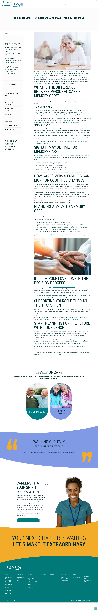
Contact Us (75, 574)
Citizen (79, 600)
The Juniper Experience (59, 4)
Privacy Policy (8, 589)
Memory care (38, 129)
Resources (88, 4)
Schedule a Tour (76, 577)
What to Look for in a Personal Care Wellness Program (12, 75)
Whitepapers (64, 580)
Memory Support (60, 412)
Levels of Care (48, 4)
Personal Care (37, 412)
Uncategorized (9, 129)
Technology (31, 587)
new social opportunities (67, 120)
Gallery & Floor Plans (72, 4)
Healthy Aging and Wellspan (10, 109)
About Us (40, 4)
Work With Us (28, 520)
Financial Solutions (66, 578)
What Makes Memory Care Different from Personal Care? (13, 55)
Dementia (8, 99)
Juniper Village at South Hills (12, 94)
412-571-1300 (12, 600)
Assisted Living (9, 114)
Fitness (29, 582)
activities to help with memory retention (53, 139)
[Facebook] (5, 600)
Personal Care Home (11, 125)
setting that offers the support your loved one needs (64, 319)
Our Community (9, 577)
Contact (94, 4)
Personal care (38, 73)
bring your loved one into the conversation (62, 287)
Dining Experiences (32, 581)
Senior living (8, 122)
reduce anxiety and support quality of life (76, 141)
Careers (81, 4)
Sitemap (7, 587)
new (46, 319)
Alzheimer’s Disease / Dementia (11, 103)
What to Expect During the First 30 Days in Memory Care (13, 49)
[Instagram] (7, 600)
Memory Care (9, 118)
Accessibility (8, 586)
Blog (62, 577)
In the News (8, 581)
